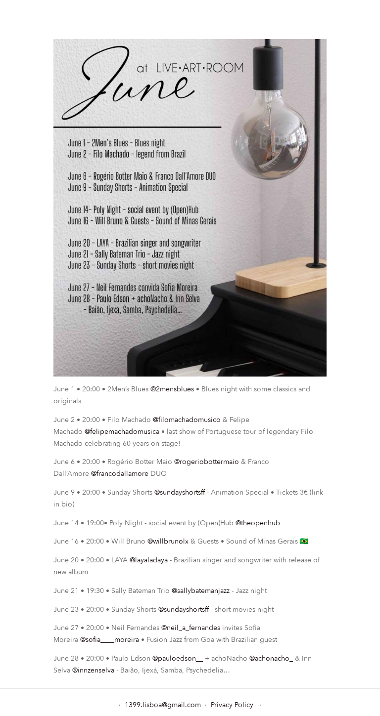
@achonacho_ (271, 658)
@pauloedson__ (177, 658)
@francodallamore (119, 473)
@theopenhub (258, 523)
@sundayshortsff (179, 492)
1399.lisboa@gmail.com (164, 705)
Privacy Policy (232, 705)
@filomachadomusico (187, 419)
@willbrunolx (168, 541)
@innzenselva (93, 670)
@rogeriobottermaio (206, 461)
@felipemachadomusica (122, 431)
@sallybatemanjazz (201, 590)
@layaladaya (149, 560)
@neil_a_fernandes (190, 627)
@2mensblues (172, 389)
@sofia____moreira (109, 639)
